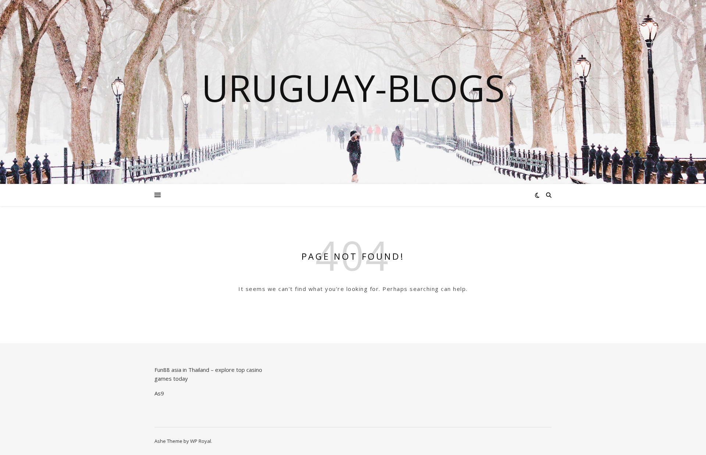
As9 (159, 393)
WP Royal (200, 441)
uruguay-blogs (353, 87)
